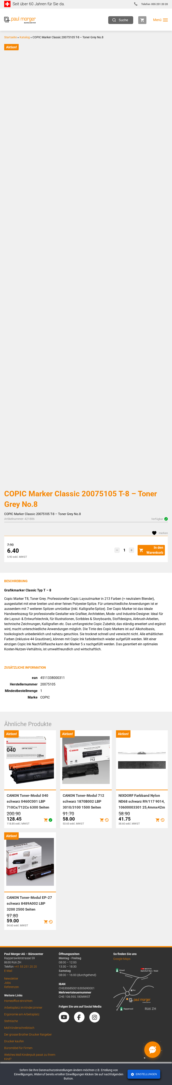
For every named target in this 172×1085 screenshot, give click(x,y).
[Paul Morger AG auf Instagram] (96, 1021)
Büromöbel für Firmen (18, 1048)
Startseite (10, 37)
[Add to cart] (46, 820)
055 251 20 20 (154, 4)
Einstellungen (146, 1074)
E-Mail (8, 970)
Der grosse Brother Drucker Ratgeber (28, 1034)
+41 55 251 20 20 (25, 966)
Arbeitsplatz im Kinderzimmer (23, 1007)
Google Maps (121, 958)
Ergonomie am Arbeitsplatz (21, 1014)
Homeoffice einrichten (18, 1001)
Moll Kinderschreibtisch (19, 1027)
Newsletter (11, 978)
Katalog (25, 37)
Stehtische (11, 1021)
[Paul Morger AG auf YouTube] (66, 1021)
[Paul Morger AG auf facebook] (81, 1021)
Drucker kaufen (14, 1041)
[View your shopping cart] (142, 20)
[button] (117, 550)
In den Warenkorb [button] (154, 550)
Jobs (7, 982)
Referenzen (11, 987)
